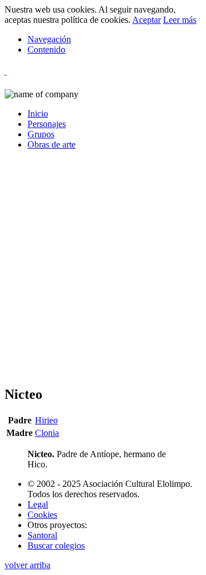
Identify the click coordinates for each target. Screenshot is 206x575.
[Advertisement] (103, 272)
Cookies (42, 515)
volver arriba (27, 565)
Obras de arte (51, 144)
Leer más (179, 20)
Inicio (37, 113)
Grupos (40, 134)
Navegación (49, 39)
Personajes (46, 124)
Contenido (46, 49)
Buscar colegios (56, 545)
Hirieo (46, 420)
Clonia (47, 433)
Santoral (42, 535)
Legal (37, 504)
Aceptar (146, 20)
